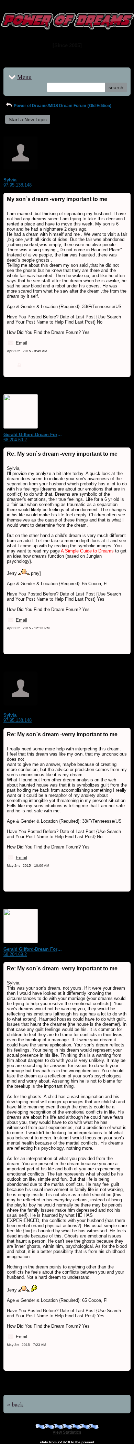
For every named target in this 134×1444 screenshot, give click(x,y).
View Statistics (67, 1432)
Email (21, 343)
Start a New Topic (28, 119)
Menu (24, 77)
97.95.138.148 (17, 185)
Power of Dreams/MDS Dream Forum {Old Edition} (62, 105)
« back (15, 1404)
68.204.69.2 (15, 439)
